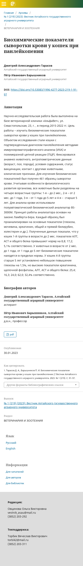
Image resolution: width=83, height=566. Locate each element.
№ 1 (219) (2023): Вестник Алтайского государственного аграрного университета (37, 18)
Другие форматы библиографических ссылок (35, 385)
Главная (9, 12)
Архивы (23, 12)
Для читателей (15, 471)
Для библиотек (15, 483)
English (10, 448)
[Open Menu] (4, 4)
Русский (11, 443)
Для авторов (13, 477)
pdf (11, 334)
